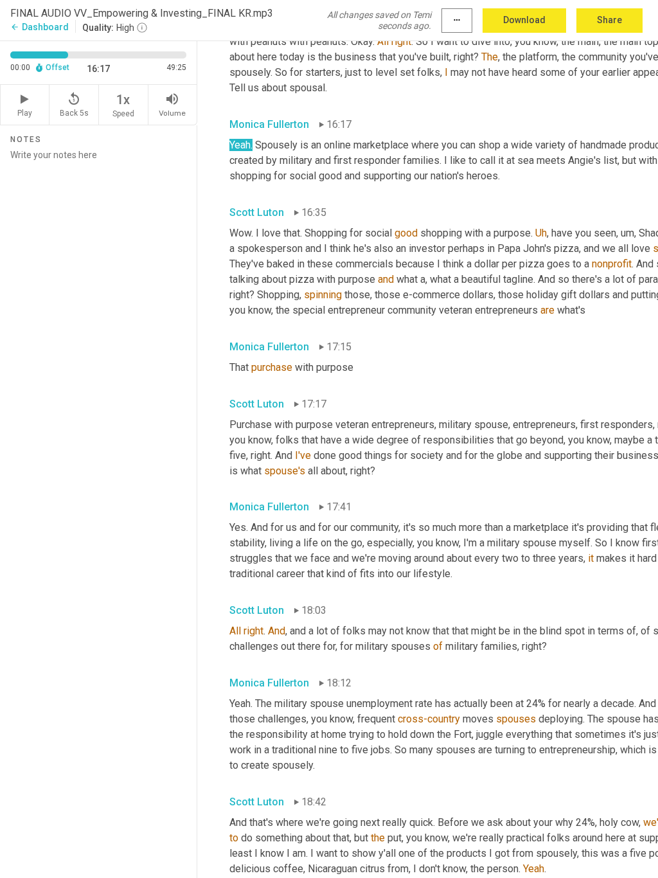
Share (609, 20)
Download (524, 20)
